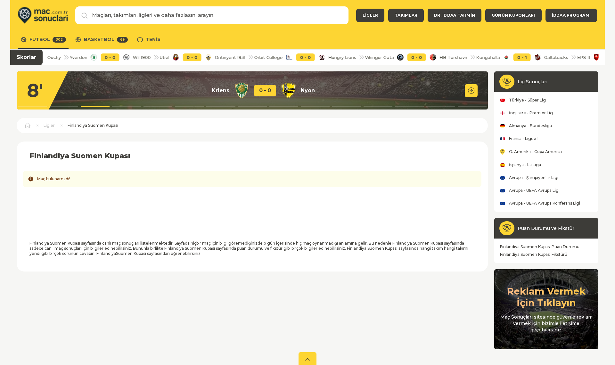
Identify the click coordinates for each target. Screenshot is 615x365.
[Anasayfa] (43, 15)
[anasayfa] (27, 125)
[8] (471, 90)
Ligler (370, 15)
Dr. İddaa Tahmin (454, 15)
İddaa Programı (571, 15)
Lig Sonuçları (532, 82)
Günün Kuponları (513, 15)
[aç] (307, 358)
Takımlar (406, 15)
